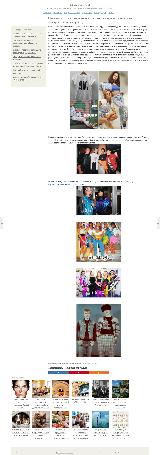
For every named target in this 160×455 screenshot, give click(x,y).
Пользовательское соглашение (71, 450)
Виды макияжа (72, 12)
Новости (58, 12)
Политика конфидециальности (64, 453)
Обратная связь (103, 450)
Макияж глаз (80, 4)
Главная (47, 12)
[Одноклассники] (99, 372)
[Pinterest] (79, 372)
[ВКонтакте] (58, 372)
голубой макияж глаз (75, 363)
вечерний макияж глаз (61, 363)
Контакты (58, 450)
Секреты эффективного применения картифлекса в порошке (25, 43)
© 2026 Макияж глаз (19, 450)
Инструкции (100, 12)
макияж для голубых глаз (89, 363)
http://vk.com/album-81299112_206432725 (66, 184)
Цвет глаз (87, 12)
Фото (111, 12)
